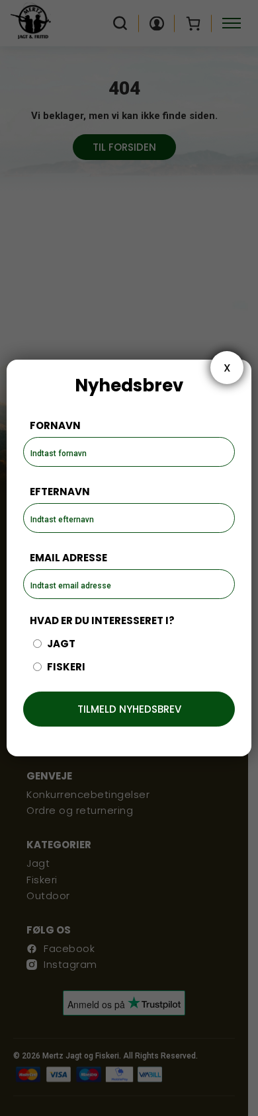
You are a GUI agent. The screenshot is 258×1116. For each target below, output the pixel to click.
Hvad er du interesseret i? (102, 620)
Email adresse (68, 558)
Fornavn (55, 425)
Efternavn (60, 491)
